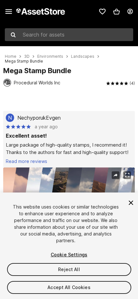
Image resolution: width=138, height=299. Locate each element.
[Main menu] (8, 11)
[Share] (115, 175)
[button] (116, 11)
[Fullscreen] (127, 175)
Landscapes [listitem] (82, 56)
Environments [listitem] (50, 56)
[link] (102, 11)
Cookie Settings (69, 254)
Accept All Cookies (69, 287)
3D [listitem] (27, 56)
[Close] (131, 203)
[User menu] (130, 11)
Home (10, 56)
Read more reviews (26, 161)
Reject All (69, 269)
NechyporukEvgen (39, 118)
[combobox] (69, 34)
